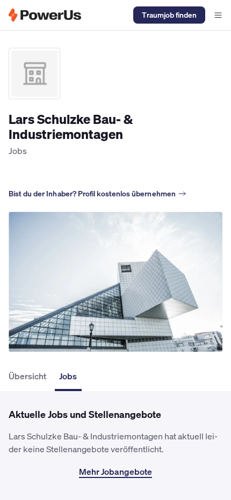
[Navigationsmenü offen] (218, 15)
